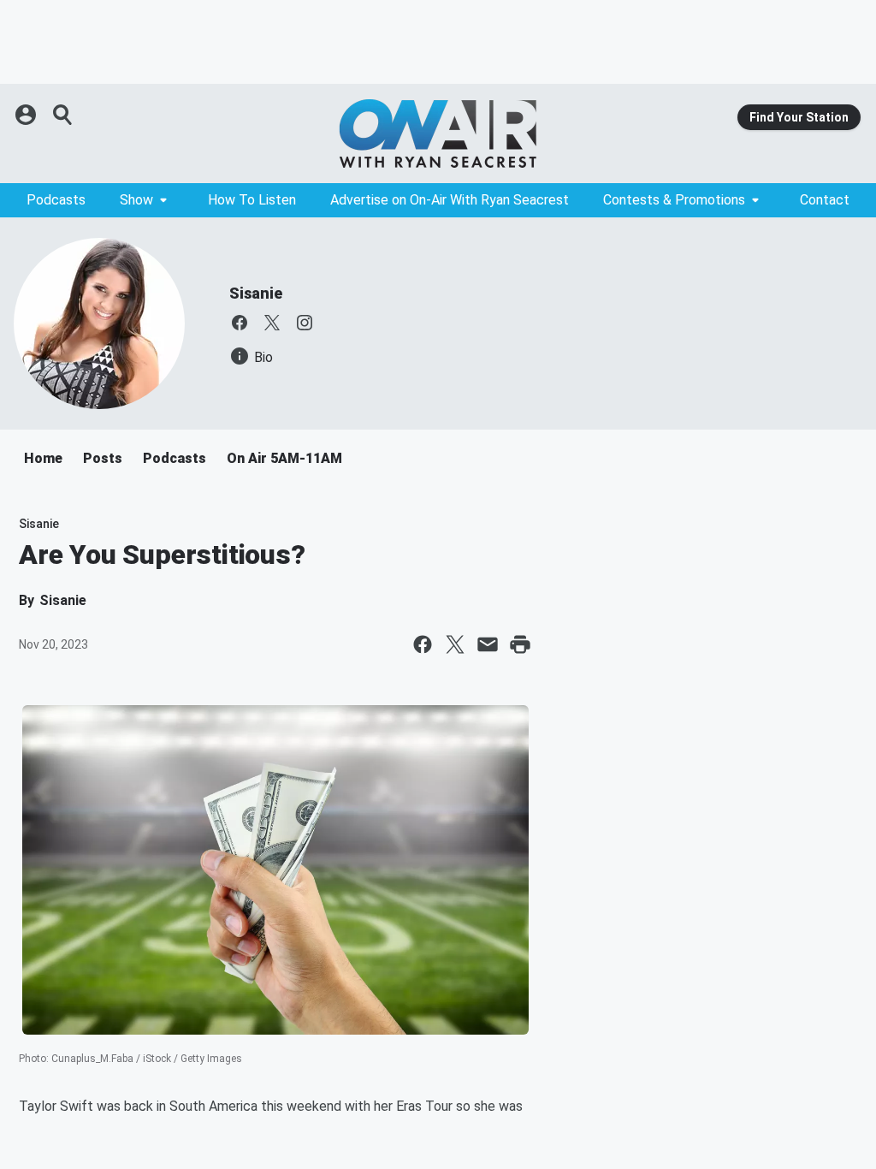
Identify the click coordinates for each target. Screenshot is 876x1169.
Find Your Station (799, 117)
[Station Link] (438, 133)
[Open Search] (63, 114)
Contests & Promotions (674, 200)
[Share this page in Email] (488, 644)
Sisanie (255, 293)
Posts (102, 458)
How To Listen (252, 200)
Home (43, 458)
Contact (824, 200)
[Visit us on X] (272, 322)
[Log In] (27, 114)
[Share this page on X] (455, 644)
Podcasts (56, 200)
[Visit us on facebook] (239, 322)
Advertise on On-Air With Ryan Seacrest (449, 200)
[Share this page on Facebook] (423, 644)
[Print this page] (520, 644)
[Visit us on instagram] (304, 322)
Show (136, 200)
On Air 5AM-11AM (284, 458)
